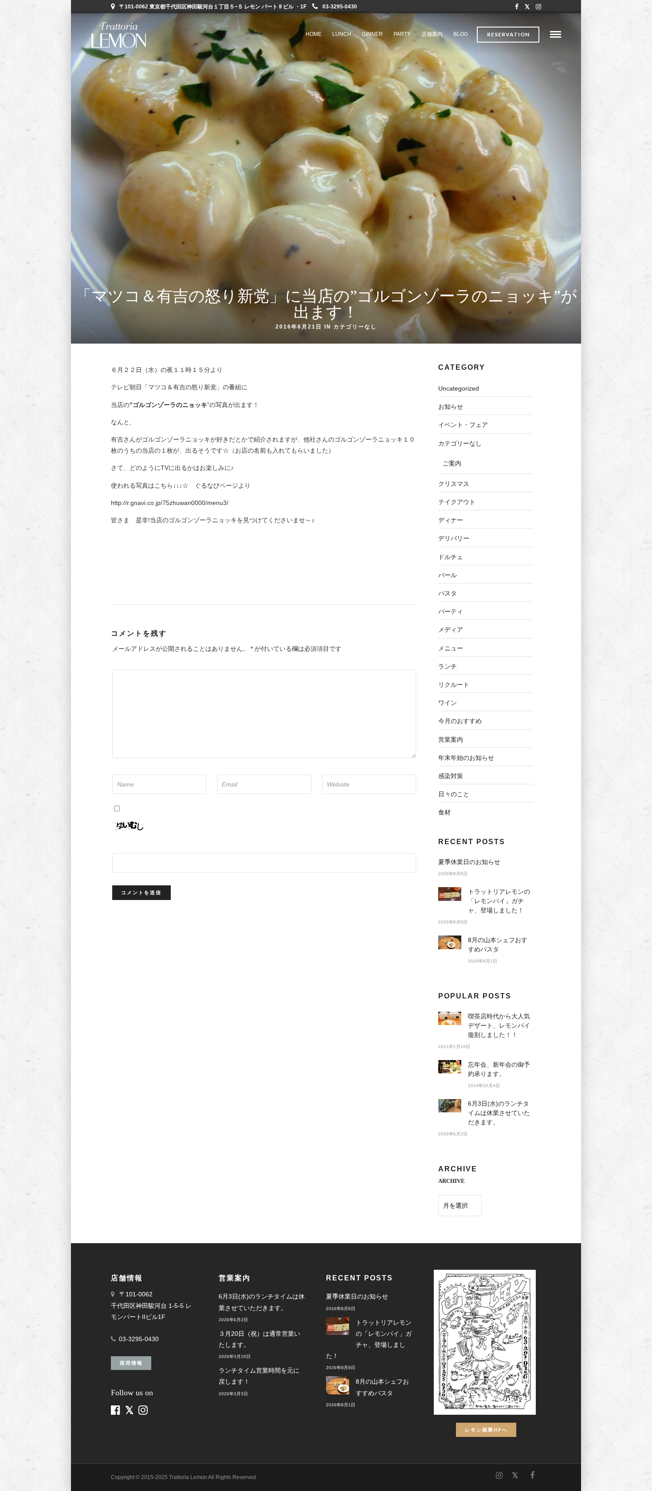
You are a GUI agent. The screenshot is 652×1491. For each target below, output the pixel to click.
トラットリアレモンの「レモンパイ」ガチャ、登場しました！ (499, 901)
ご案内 (452, 463)
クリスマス (453, 483)
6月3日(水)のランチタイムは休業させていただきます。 (499, 1113)
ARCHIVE (451, 1181)
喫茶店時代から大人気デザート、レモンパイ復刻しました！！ (499, 1025)
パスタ (447, 593)
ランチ (447, 666)
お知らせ (450, 406)
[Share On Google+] (54, 1472)
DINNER (372, 34)
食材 (444, 812)
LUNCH (341, 34)
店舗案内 (432, 34)
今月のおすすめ (460, 720)
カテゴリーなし (355, 326)
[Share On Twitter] (26, 1472)
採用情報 (131, 1363)
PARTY (402, 34)
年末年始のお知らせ (466, 757)
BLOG (460, 34)
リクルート (453, 684)
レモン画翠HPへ (486, 1429)
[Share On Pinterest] (39, 1472)
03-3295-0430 (339, 7)
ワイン (447, 702)
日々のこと (453, 794)
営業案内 (450, 739)
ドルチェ (450, 556)
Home (314, 34)
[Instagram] (538, 6)
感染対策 (450, 775)
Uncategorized (458, 388)
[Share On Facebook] (14, 1472)
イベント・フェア (463, 424)
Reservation (508, 34)
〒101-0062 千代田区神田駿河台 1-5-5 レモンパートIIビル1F (151, 1305)
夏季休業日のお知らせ (469, 861)
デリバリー (453, 538)
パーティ (450, 611)
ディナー (450, 520)
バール (447, 575)
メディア (450, 629)
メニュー (450, 648)
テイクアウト (456, 501)
